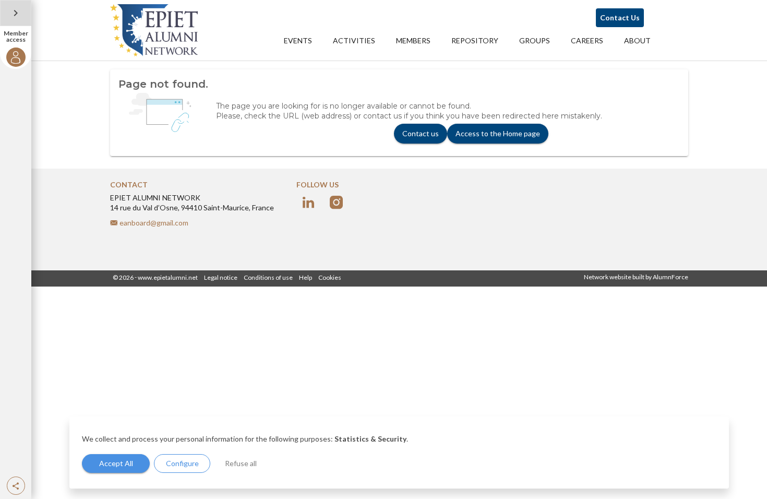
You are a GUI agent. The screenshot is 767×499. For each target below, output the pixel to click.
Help (305, 277)
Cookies (329, 277)
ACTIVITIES (354, 40)
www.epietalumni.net (168, 277)
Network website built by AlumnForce (636, 277)
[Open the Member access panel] (15, 13)
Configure (182, 463)
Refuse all (241, 463)
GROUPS (534, 40)
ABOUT (637, 40)
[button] (16, 486)
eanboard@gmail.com (153, 222)
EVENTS (298, 40)
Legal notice (220, 277)
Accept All (116, 463)
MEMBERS (413, 40)
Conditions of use (268, 277)
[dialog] (399, 453)
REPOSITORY (474, 40)
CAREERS (587, 40)
